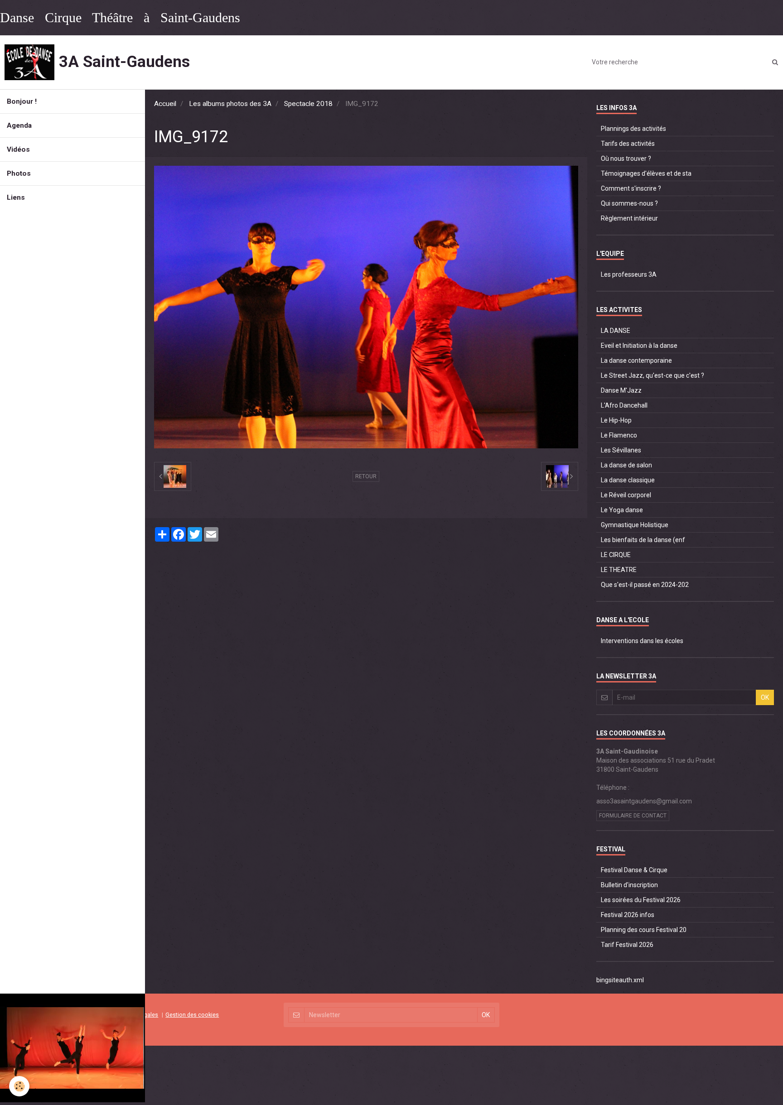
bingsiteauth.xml (620, 980)
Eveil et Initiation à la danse (639, 345)
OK (765, 697)
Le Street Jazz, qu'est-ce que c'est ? (652, 375)
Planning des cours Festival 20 (643, 929)
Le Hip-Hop (616, 420)
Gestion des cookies (192, 1014)
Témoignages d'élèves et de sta (646, 173)
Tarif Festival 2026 (627, 944)
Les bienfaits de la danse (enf (643, 539)
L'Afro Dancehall (624, 405)
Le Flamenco (619, 435)
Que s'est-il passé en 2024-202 (645, 584)
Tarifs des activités (628, 143)
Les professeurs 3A (629, 274)
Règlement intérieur (629, 218)
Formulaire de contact (633, 815)
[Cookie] (19, 1086)
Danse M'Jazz (621, 390)
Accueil (165, 104)
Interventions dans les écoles (642, 640)
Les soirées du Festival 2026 (641, 899)
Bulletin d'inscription (629, 885)
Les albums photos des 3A (230, 104)
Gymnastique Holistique (634, 524)
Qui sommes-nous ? (629, 203)
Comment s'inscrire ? (631, 188)
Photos (19, 173)
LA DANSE (615, 330)
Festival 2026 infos (627, 914)
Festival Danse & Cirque (634, 870)
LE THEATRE (619, 569)
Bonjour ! (22, 101)
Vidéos (18, 149)
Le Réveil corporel (626, 495)
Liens (16, 197)
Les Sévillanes (621, 450)
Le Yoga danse (622, 510)
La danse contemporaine (636, 360)
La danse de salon (626, 465)
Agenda (19, 125)
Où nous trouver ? (626, 158)
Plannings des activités (633, 128)
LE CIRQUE (616, 554)
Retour (366, 476)
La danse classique (628, 480)
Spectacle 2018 (308, 104)
